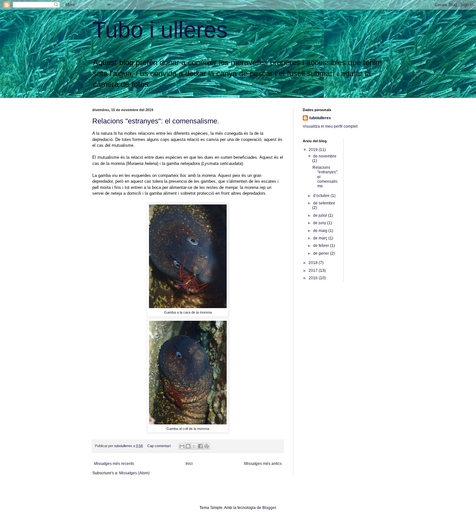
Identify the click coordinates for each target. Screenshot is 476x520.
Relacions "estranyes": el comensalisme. (155, 121)
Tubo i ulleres (160, 29)
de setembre (324, 203)
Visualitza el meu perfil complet (330, 126)
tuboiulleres (320, 118)
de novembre (324, 156)
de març (320, 238)
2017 (314, 270)
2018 (314, 262)
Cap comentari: (159, 446)
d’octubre (322, 195)
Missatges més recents (114, 463)
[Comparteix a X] (194, 446)
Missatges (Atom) (134, 473)
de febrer (321, 245)
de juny (320, 223)
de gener (321, 253)
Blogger (269, 507)
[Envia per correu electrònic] (182, 446)
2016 (314, 278)
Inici (189, 463)
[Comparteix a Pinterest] (206, 446)
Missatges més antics (263, 463)
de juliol (320, 215)
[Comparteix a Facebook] (200, 446)
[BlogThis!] (188, 446)
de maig (320, 230)
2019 (314, 149)
